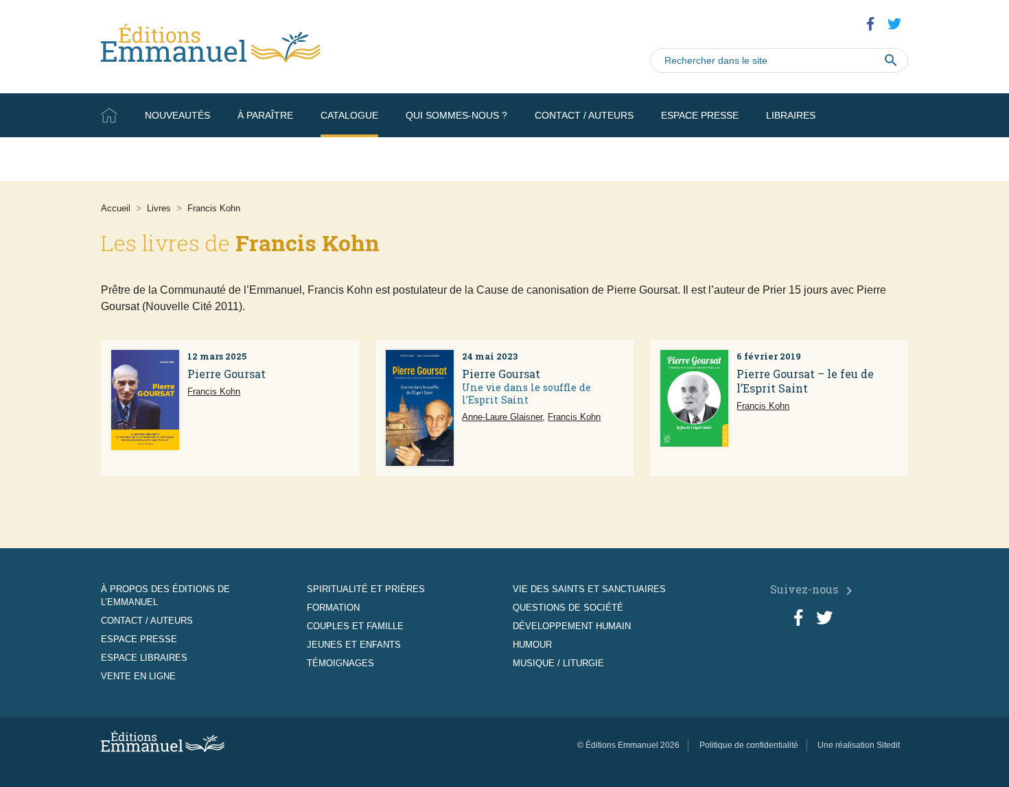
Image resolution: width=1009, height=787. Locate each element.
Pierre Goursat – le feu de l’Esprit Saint (805, 380)
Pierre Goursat (226, 373)
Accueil (109, 115)
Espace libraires (144, 658)
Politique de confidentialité (748, 745)
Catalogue (349, 115)
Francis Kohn (213, 391)
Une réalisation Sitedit (858, 745)
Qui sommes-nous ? (456, 115)
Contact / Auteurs (584, 115)
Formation (333, 607)
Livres (159, 208)
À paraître (265, 115)
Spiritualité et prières (366, 589)
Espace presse (700, 115)
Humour (532, 644)
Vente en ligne (868, 159)
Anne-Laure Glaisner (502, 417)
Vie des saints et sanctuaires (589, 589)
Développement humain (572, 626)
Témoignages (340, 663)
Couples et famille (355, 626)
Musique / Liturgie (558, 663)
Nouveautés (177, 115)
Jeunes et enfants (354, 644)
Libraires (790, 115)
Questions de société (568, 607)
